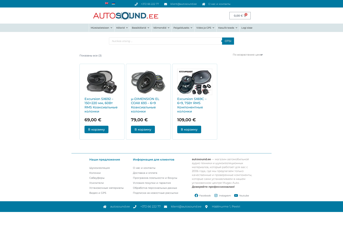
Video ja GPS (203, 27)
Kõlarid (120, 27)
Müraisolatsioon (100, 27)
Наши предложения (104, 159)
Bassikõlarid (139, 27)
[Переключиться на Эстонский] (113, 3)
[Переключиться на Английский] (106, 3)
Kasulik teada (226, 27)
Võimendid (159, 27)
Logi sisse (246, 27)
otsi (228, 41)
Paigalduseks (181, 27)
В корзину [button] (96, 129)
